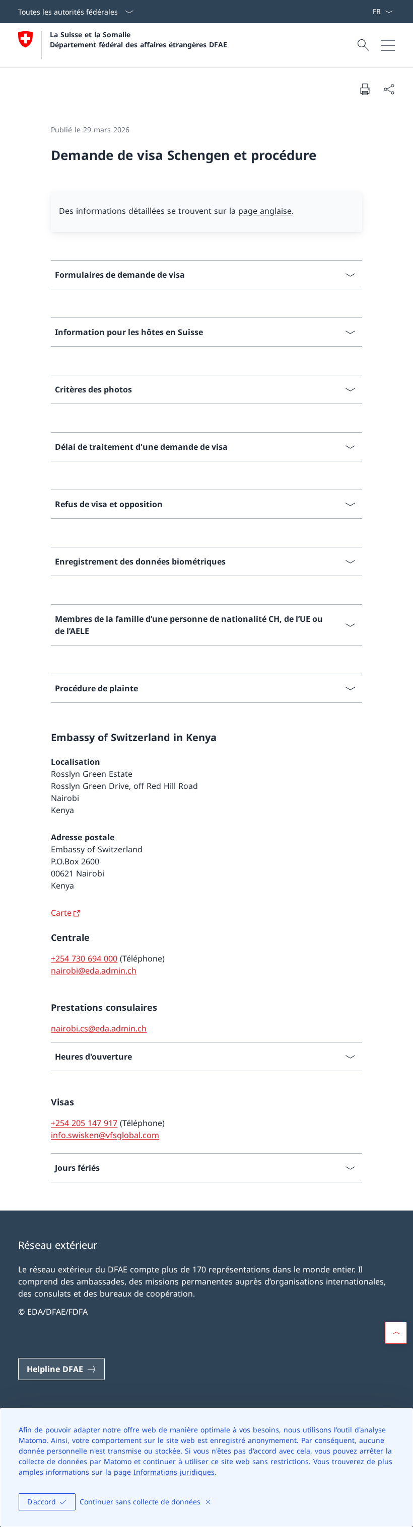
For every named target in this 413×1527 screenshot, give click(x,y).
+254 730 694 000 (84, 958)
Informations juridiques (174, 1472)
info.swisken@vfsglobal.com (105, 1135)
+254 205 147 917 (84, 1123)
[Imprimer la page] (365, 89)
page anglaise (265, 210)
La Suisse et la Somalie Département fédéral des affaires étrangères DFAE (138, 39)
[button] (396, 1333)
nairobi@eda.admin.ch (93, 970)
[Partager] (389, 89)
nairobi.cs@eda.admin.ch (99, 1028)
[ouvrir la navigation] (388, 45)
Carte (61, 912)
